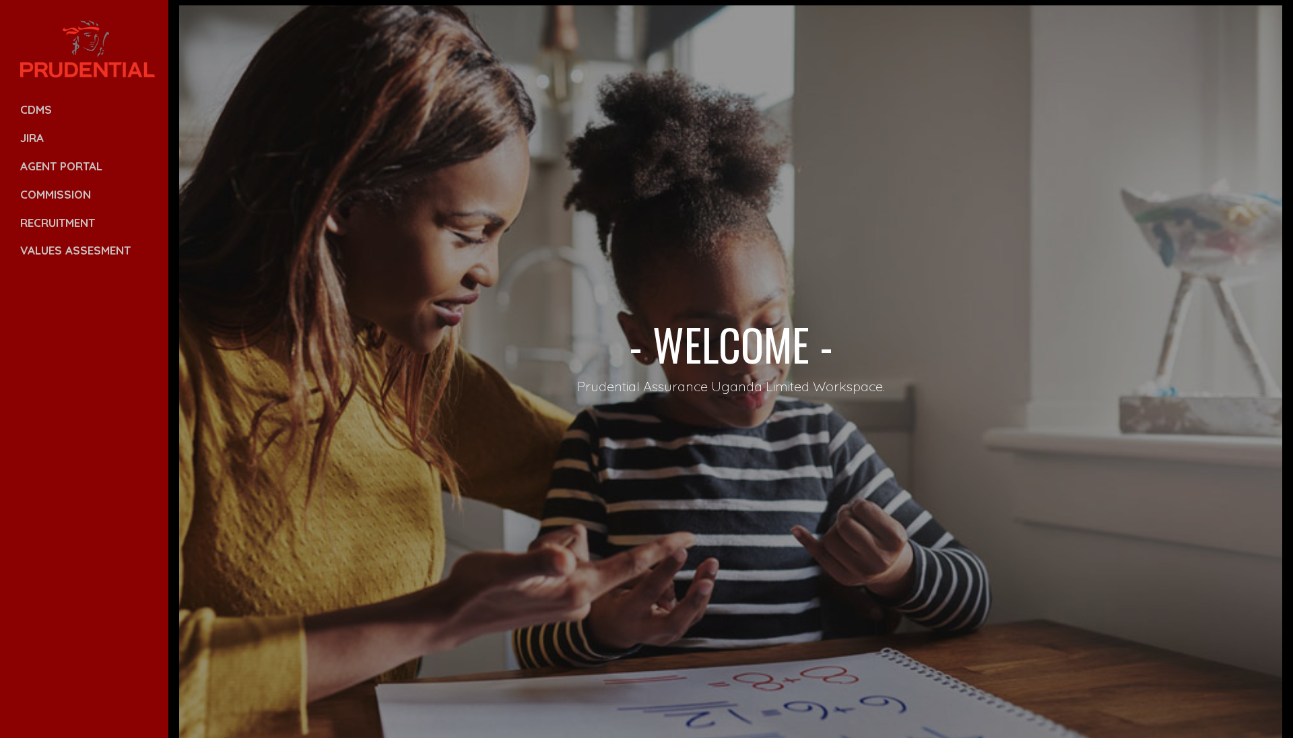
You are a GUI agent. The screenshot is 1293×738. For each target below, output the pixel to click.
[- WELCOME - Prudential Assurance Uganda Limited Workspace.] (646, 5)
